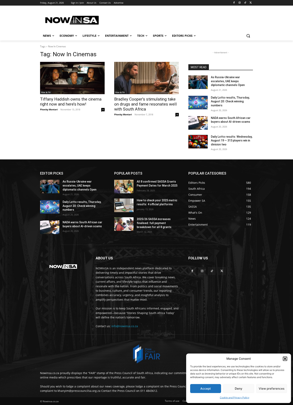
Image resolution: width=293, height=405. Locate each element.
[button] (285, 359)
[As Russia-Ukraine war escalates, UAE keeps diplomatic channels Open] (198, 82)
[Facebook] (234, 3)
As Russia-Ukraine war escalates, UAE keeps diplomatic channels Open (228, 81)
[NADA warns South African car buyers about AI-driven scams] (198, 123)
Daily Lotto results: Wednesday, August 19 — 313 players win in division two (231, 140)
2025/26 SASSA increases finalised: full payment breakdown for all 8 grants (154, 222)
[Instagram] (239, 3)
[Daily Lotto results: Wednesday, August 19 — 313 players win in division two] (198, 141)
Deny (238, 388)
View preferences (271, 388)
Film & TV (45, 92)
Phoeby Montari (49, 109)
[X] (250, 3)
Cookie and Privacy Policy (234, 397)
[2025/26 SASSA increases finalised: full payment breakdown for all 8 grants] (124, 224)
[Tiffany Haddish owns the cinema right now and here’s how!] (72, 78)
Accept (205, 388)
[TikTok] (245, 3)
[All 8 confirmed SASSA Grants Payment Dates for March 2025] (124, 186)
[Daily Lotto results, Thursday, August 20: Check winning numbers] (198, 102)
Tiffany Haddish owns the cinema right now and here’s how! (70, 102)
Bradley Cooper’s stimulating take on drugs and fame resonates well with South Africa (145, 104)
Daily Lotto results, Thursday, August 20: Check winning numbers (230, 101)
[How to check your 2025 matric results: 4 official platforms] (124, 205)
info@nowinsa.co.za (124, 326)
